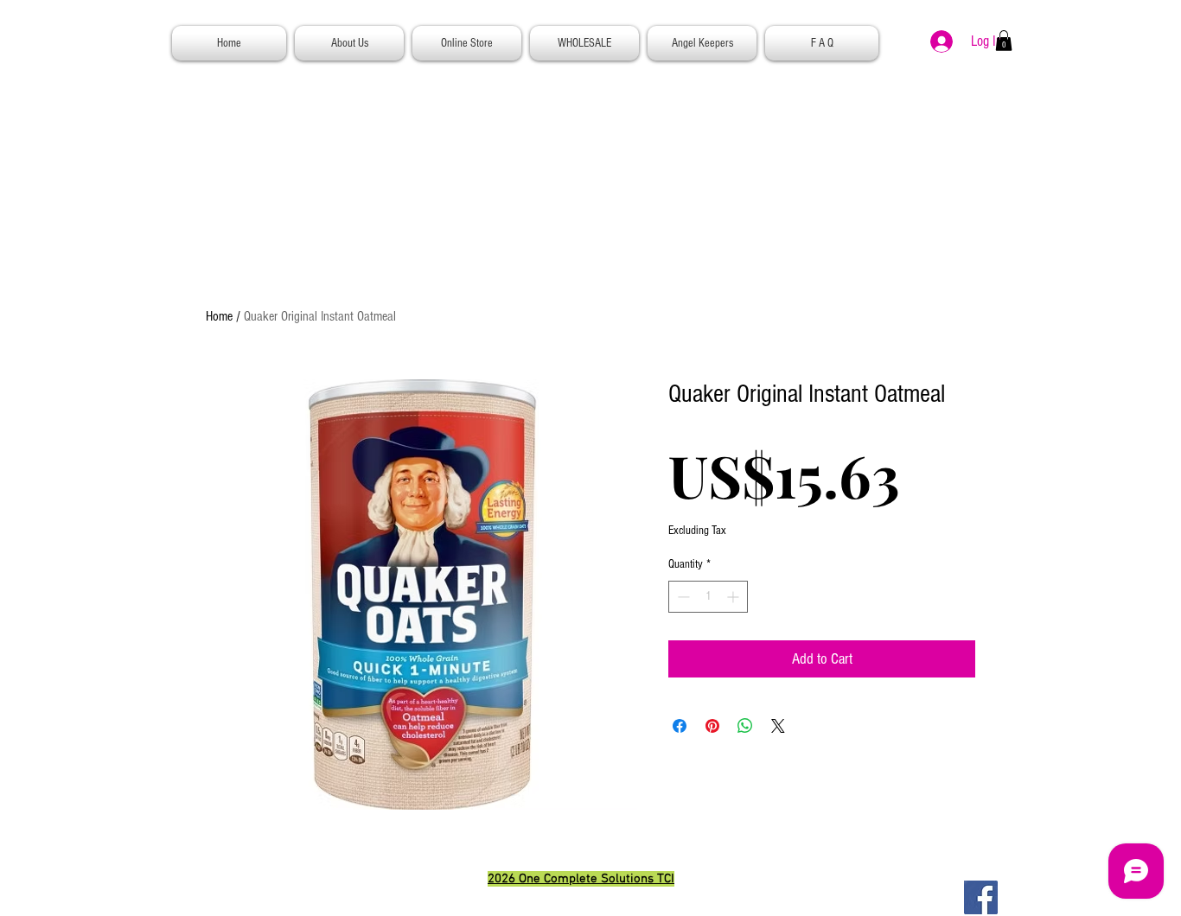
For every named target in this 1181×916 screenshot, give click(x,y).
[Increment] (734, 597)
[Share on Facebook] (679, 726)
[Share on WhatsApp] (745, 726)
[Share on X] (778, 726)
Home (219, 316)
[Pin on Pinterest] (712, 726)
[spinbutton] (708, 597)
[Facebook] (981, 897)
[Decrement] (682, 597)
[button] (1003, 40)
